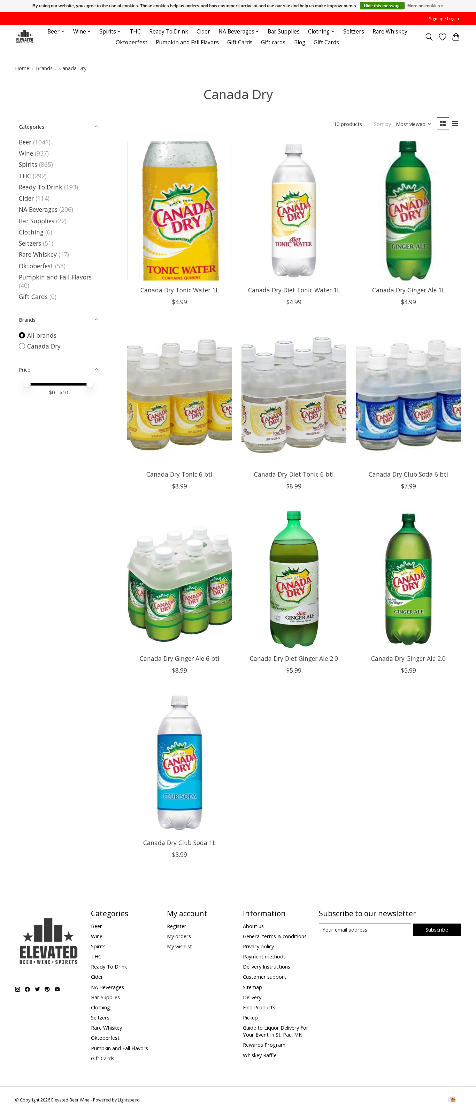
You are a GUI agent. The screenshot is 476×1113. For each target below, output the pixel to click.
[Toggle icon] (429, 37)
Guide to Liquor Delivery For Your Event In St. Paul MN (275, 1031)
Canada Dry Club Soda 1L (179, 842)
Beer (25, 142)
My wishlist (179, 946)
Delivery (252, 997)
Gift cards (273, 42)
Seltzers (353, 31)
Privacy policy (258, 946)
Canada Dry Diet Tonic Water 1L (294, 290)
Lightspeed (129, 1100)
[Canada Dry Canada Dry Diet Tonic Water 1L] (293, 211)
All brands (41, 335)
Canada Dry (44, 346)
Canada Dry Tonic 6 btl (179, 474)
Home (22, 68)
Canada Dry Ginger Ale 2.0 (408, 658)
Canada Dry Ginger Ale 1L (408, 290)
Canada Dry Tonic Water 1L (179, 290)
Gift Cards (240, 42)
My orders (179, 936)
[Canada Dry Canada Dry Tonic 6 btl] (179, 395)
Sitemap (252, 987)
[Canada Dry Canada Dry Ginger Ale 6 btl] (179, 579)
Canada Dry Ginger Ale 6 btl (180, 658)
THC (135, 31)
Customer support (264, 976)
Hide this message (382, 5)
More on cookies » (425, 5)
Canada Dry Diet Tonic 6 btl (294, 474)
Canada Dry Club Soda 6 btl (408, 474)
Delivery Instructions (266, 966)
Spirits (28, 164)
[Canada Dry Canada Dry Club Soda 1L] (179, 763)
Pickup (250, 1017)
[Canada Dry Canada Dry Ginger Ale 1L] (408, 211)
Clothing (31, 232)
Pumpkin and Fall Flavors (187, 42)
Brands (44, 68)
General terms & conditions (275, 936)
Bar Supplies (284, 31)
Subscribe (436, 929)
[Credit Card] (452, 1100)
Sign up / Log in (444, 19)
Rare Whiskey (390, 31)
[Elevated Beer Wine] (24, 36)
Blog (299, 42)
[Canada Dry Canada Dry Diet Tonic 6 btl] (293, 395)
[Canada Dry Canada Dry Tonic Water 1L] (179, 211)
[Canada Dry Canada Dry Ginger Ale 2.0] (408, 579)
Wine (26, 153)
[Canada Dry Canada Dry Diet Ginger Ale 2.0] (293, 579)
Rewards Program (264, 1044)
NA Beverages (38, 209)
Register (176, 925)
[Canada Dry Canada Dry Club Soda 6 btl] (408, 395)
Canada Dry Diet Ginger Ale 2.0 (294, 658)
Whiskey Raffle (260, 1055)
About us (253, 925)
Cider (203, 31)
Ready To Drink (168, 31)
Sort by (382, 123)
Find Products (259, 1007)
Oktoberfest (131, 42)
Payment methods (264, 956)
